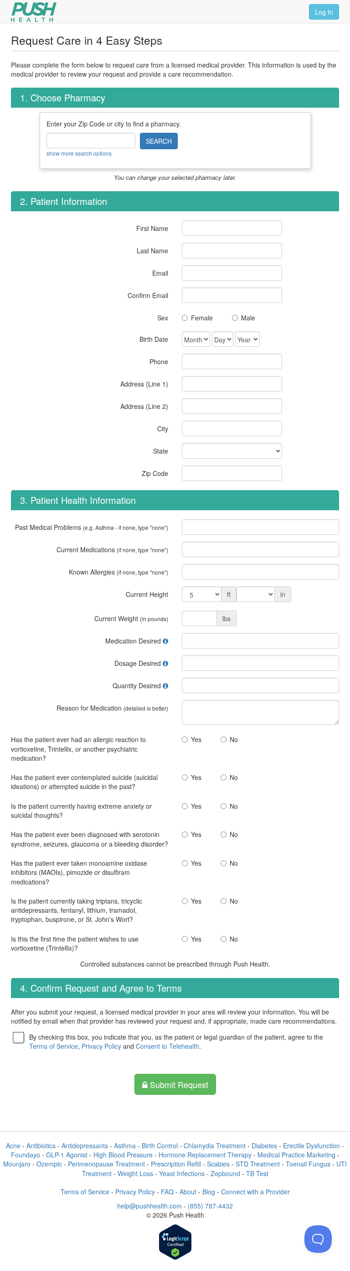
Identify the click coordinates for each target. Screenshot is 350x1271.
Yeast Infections (182, 1173)
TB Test (257, 1173)
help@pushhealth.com (149, 1205)
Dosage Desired (137, 663)
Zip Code (155, 473)
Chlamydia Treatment (215, 1145)
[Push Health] (34, 12)
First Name (152, 228)
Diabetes (264, 1145)
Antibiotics (41, 1145)
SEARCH (159, 141)
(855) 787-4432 (210, 1205)
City (162, 428)
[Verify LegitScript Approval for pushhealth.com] (175, 1243)
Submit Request (178, 1084)
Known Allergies (118, 571)
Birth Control (160, 1145)
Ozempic (49, 1163)
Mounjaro (17, 1163)
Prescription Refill (176, 1163)
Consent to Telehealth (167, 1046)
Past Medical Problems (91, 527)
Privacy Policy (101, 1046)
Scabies (218, 1163)
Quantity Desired (137, 685)
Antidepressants (85, 1145)
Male (248, 317)
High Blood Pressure (123, 1154)
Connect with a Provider (255, 1191)
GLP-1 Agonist (67, 1154)
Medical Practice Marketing (296, 1154)
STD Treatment (258, 1163)
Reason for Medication (112, 707)
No (234, 739)
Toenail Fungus (308, 1163)
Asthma (125, 1145)
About (188, 1191)
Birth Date (153, 339)
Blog (208, 1191)
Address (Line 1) (144, 383)
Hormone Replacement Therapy (205, 1154)
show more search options (79, 153)
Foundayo (25, 1154)
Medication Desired (133, 640)
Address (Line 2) (144, 406)
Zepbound (225, 1173)
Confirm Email (148, 295)
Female (202, 317)
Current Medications (112, 549)
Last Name (152, 250)
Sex (162, 317)
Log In (324, 11)
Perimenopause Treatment (106, 1163)
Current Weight (131, 618)
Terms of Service (53, 1046)
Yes (196, 739)
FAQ (167, 1191)
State (160, 450)
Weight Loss (135, 1173)
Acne (13, 1145)
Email (160, 272)
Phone (158, 361)
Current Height (147, 594)
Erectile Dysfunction (311, 1145)
